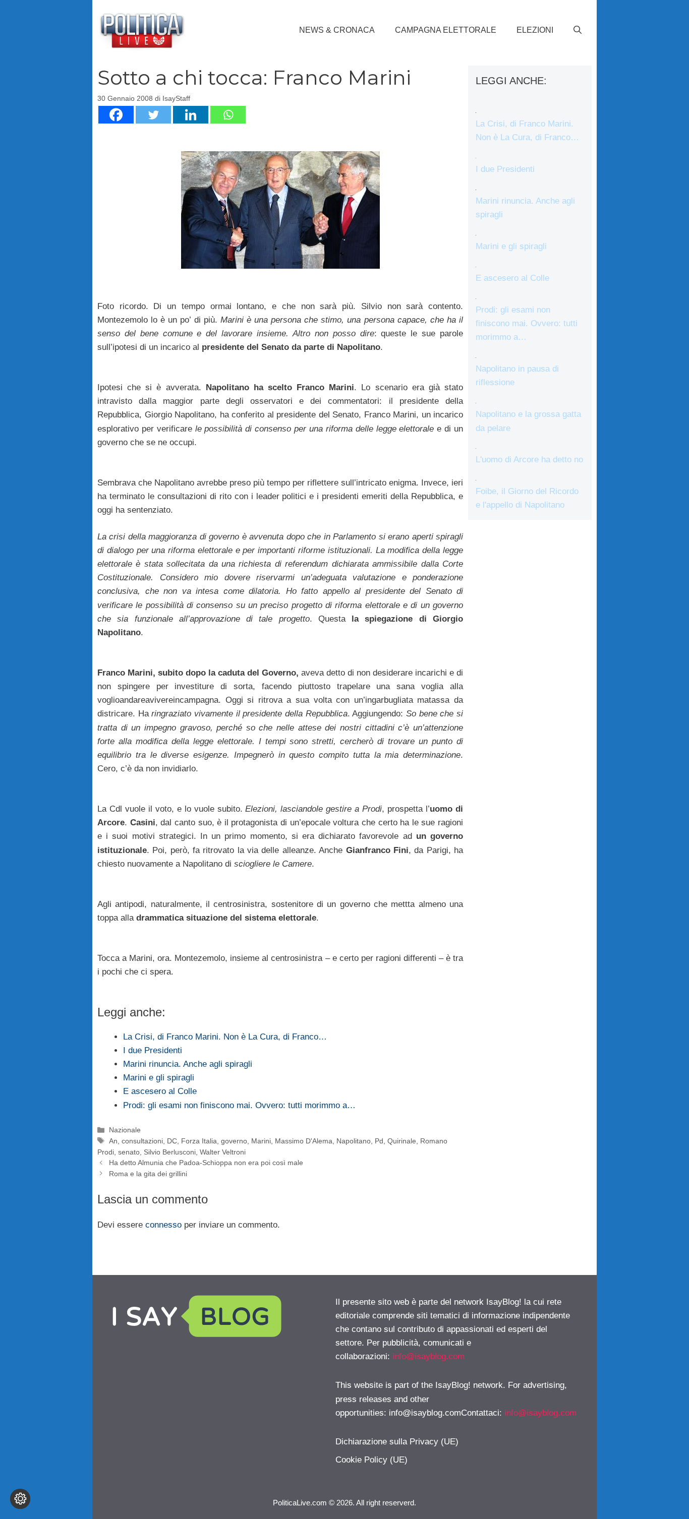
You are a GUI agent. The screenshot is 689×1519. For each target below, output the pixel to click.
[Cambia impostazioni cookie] (20, 1499)
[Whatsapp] (228, 115)
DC (172, 1141)
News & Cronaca (337, 30)
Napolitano (353, 1141)
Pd (379, 1141)
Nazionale (125, 1130)
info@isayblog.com (428, 1356)
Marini (261, 1141)
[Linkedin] (190, 115)
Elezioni (534, 30)
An (113, 1141)
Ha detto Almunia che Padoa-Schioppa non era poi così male (206, 1163)
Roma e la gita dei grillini (148, 1174)
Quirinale (401, 1141)
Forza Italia (199, 1141)
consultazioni (142, 1141)
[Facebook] (116, 115)
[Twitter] (153, 115)
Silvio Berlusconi (170, 1152)
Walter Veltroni (223, 1152)
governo (234, 1141)
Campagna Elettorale (445, 30)
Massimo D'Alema (303, 1141)
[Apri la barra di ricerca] (577, 30)
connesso (163, 1225)
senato (129, 1152)
